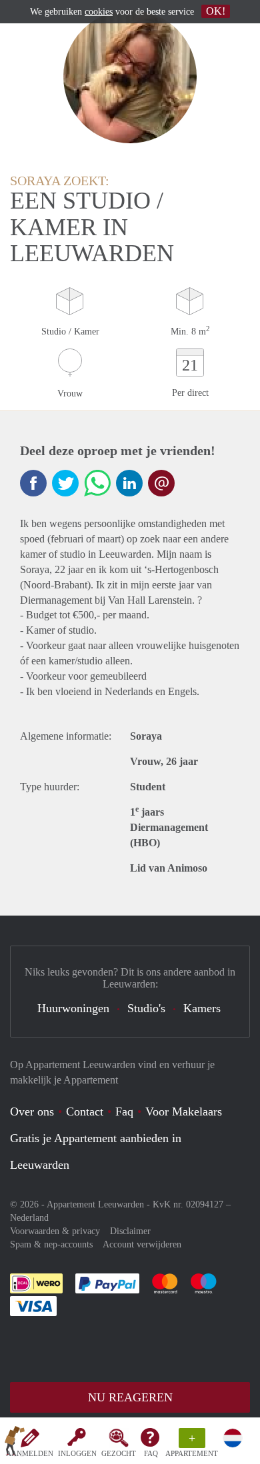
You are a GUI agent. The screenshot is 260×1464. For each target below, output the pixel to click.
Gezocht (118, 1453)
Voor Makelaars (183, 1111)
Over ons (32, 1111)
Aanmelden (29, 1453)
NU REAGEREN (130, 1397)
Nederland (29, 1218)
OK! (215, 11)
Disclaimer (130, 1231)
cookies (99, 12)
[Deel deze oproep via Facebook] (33, 483)
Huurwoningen (73, 1008)
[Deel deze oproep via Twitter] (65, 483)
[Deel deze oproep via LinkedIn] (129, 483)
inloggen (77, 1453)
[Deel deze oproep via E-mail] (161, 483)
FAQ (151, 1453)
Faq (124, 1111)
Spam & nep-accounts (51, 1244)
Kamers (202, 1008)
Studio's (146, 1008)
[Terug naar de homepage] (15, 1443)
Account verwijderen (142, 1244)
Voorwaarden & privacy (55, 1231)
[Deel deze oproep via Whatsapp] (97, 483)
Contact (84, 1111)
